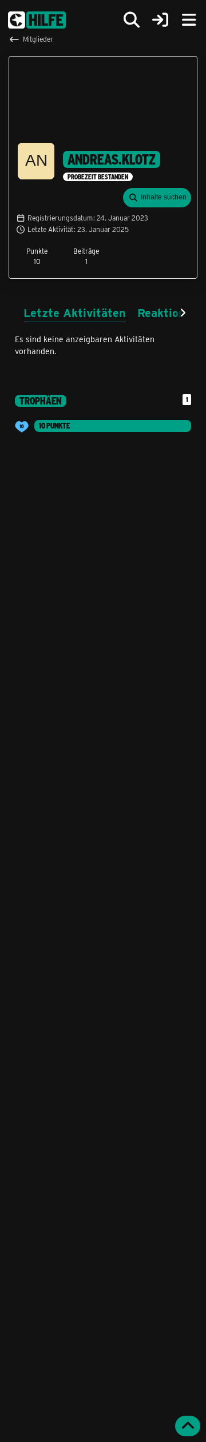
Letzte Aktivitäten (74, 312)
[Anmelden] (160, 20)
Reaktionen (168, 312)
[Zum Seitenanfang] (187, 1426)
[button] (157, 197)
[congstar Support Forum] (37, 20)
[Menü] (188, 20)
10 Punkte (54, 425)
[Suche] (131, 20)
